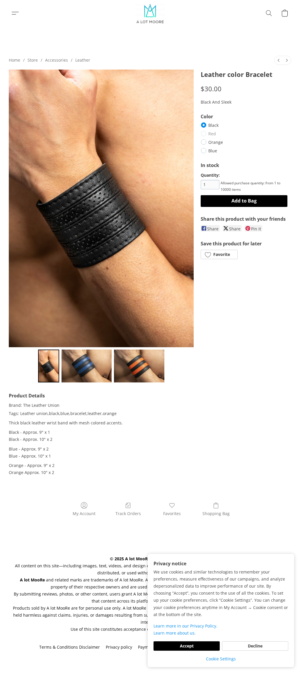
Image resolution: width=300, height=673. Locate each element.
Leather (82, 60)
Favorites (172, 513)
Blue (212, 151)
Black (213, 125)
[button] (150, 13)
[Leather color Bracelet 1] (87, 366)
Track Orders (128, 513)
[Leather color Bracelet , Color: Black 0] (48, 366)
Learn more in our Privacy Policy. (185, 626)
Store (33, 60)
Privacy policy (119, 647)
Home (14, 60)
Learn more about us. (175, 633)
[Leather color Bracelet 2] (139, 366)
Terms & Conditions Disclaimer (69, 647)
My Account (84, 513)
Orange (215, 142)
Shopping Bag (216, 513)
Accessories (56, 60)
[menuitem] (279, 60)
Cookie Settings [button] (221, 659)
